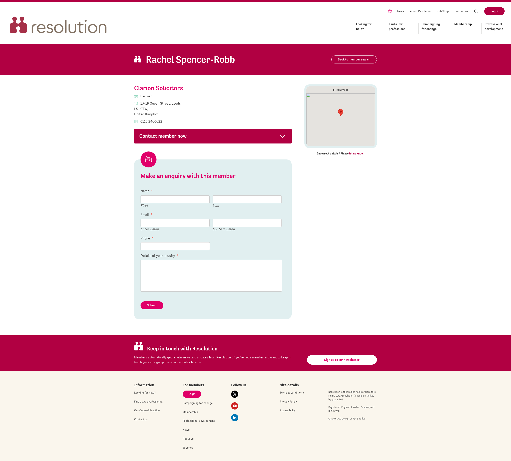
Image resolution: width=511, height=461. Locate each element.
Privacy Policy (288, 401)
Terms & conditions (292, 392)
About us (188, 438)
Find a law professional (397, 26)
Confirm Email (224, 229)
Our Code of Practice (147, 410)
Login (494, 11)
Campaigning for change (431, 26)
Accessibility (287, 410)
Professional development (494, 26)
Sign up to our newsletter (341, 360)
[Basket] (389, 10)
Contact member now (163, 136)
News (400, 11)
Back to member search (354, 59)
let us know (356, 153)
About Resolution (421, 11)
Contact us (461, 11)
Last (216, 205)
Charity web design (338, 418)
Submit (152, 305)
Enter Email (150, 229)
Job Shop (443, 11)
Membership (463, 24)
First (144, 205)
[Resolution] (58, 21)
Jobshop (188, 447)
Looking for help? (364, 26)
